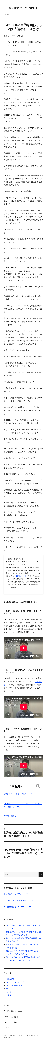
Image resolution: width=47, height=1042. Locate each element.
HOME (6, 1006)
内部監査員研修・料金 (13, 1011)
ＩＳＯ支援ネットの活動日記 (21, 7)
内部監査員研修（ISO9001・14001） (19, 907)
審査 (8, 989)
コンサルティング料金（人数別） (17, 894)
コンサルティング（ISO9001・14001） (20, 900)
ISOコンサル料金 (11, 1022)
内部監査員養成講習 (14, 985)
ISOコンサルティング (15, 982)
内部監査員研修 (10, 816)
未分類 (8, 992)
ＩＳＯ (8, 995)
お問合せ (7, 1028)
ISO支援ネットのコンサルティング (18, 794)
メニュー (8, 15)
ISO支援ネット (21, 576)
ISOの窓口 (10, 979)
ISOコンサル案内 (11, 1017)
